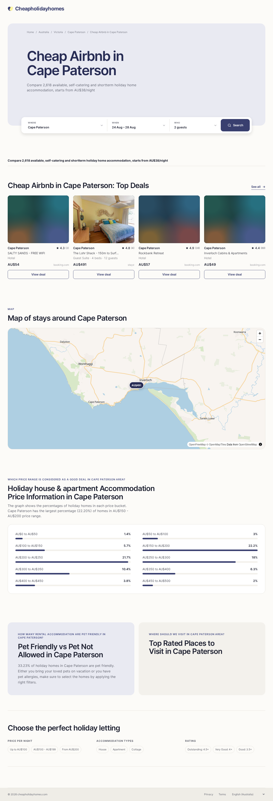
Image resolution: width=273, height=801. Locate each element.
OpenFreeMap (197, 444)
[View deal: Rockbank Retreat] (169, 219)
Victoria (58, 32)
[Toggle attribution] (260, 444)
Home (30, 32)
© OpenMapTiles (216, 444)
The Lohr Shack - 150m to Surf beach (99, 253)
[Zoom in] (260, 333)
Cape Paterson (76, 32)
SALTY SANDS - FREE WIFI (26, 253)
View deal (38, 274)
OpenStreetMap (248, 444)
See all (258, 186)
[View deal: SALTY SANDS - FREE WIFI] (38, 219)
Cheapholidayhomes (39, 8)
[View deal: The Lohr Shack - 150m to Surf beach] (103, 219)
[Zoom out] (260, 339)
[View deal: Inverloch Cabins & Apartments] (234, 219)
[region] (136, 388)
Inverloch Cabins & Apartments (225, 253)
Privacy (208, 794)
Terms (222, 794)
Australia (44, 32)
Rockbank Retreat (151, 253)
